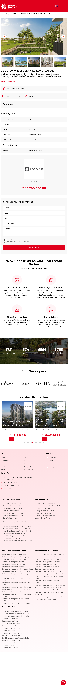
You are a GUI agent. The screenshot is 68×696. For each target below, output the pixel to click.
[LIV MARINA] (16, 383)
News (25, 460)
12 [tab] (39, 442)
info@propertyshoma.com (12, 482)
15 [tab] (43, 442)
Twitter (52, 460)
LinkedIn (52, 464)
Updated (6, 150)
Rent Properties (6, 464)
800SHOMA (7, 488)
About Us (26, 457)
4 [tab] (28, 442)
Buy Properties (5, 467)
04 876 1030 (15, 485)
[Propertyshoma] (9, 6)
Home (3, 14)
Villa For (6, 129)
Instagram (53, 467)
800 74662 (7, 485)
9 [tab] (35, 442)
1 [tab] (24, 442)
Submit (35, 247)
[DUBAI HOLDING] (50, 383)
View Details (20, 439)
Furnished (6, 124)
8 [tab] (34, 442)
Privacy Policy (28, 467)
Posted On (7, 140)
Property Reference (10, 145)
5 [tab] (30, 442)
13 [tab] (40, 442)
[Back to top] (63, 682)
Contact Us (27, 464)
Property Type (8, 119)
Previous (5, 36)
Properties (9, 14)
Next (63, 36)
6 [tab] (31, 442)
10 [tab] (36, 442)
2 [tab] (26, 442)
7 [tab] (32, 442)
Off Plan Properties (7, 470)
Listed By (6, 134)
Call (11, 439)
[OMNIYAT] (33, 383)
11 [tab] (38, 442)
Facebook (53, 457)
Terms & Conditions (30, 470)
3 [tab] (27, 442)
